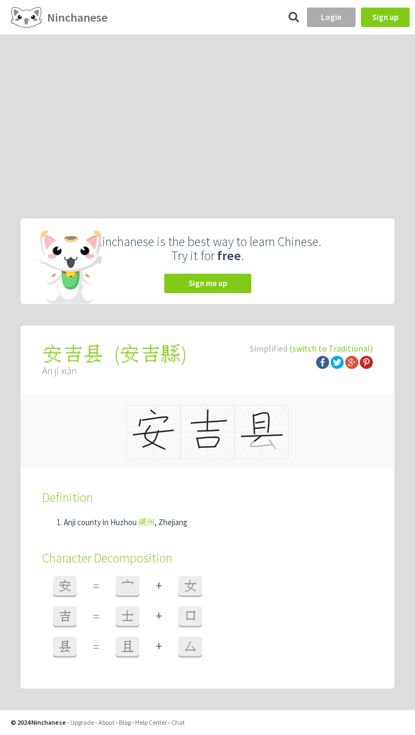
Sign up (385, 17)
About (106, 722)
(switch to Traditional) (331, 348)
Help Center (151, 722)
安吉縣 (150, 354)
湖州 (146, 522)
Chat (178, 722)
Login (331, 17)
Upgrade (82, 722)
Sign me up (208, 283)
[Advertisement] (207, 115)
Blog (125, 722)
